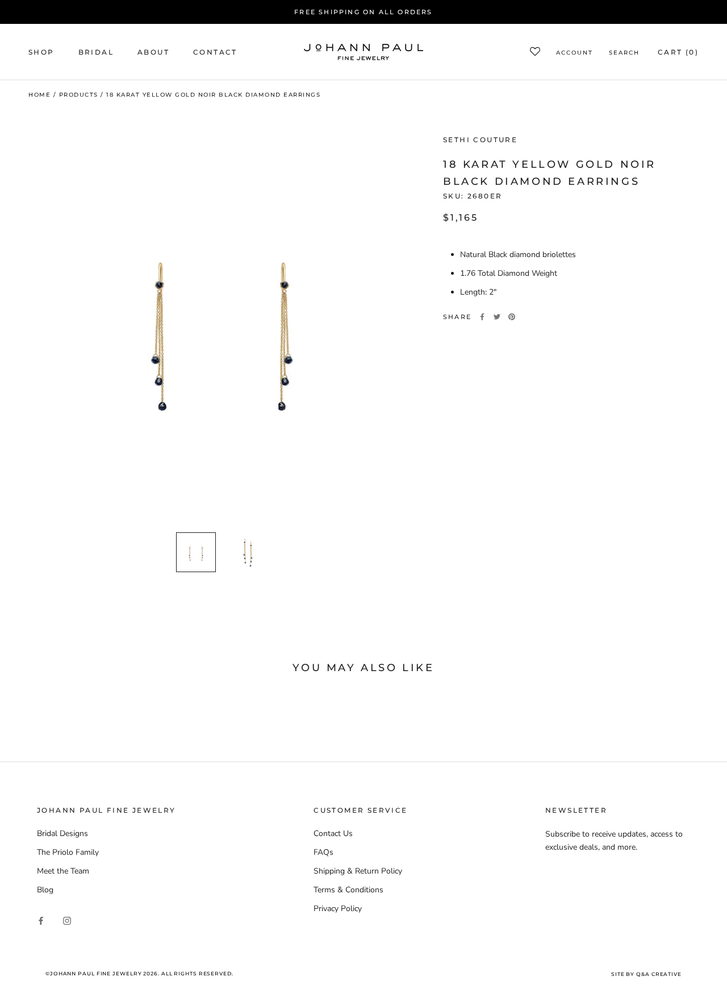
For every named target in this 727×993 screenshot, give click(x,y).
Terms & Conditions (348, 889)
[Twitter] (497, 316)
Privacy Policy (338, 908)
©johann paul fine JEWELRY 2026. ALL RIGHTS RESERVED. (139, 973)
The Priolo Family (68, 852)
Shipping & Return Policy (358, 871)
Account (574, 52)
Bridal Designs (62, 833)
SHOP (41, 52)
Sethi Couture (480, 139)
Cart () (678, 52)
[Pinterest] (511, 316)
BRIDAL (96, 52)
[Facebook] (482, 316)
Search (624, 52)
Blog (45, 889)
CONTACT (215, 52)
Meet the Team (63, 871)
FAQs (323, 852)
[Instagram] (67, 919)
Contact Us (333, 833)
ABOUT (153, 52)
